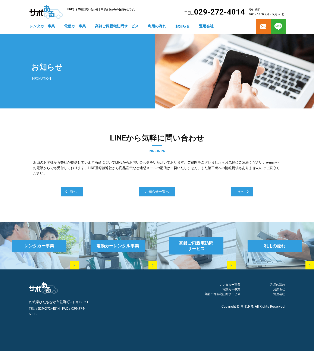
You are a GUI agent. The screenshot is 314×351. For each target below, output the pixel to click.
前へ (73, 192)
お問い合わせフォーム (216, 335)
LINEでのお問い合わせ (264, 335)
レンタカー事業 (42, 26)
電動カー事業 (75, 26)
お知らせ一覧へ (157, 192)
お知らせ (182, 26)
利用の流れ (157, 26)
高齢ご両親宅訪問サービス (117, 26)
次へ (241, 192)
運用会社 (206, 26)
